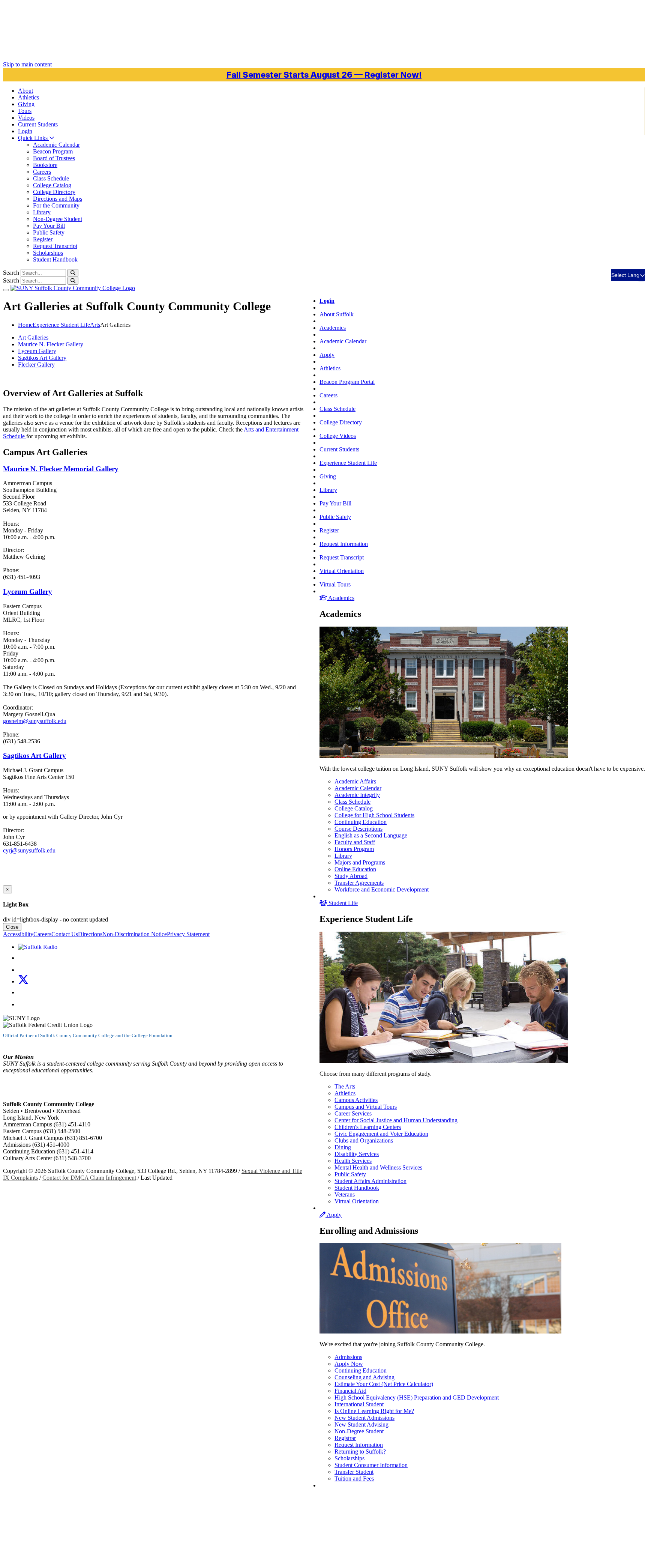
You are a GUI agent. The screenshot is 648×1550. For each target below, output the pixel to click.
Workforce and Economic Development (381, 889)
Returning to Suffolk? (360, 1451)
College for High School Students (374, 815)
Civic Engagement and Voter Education (381, 1134)
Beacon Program (53, 151)
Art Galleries (33, 337)
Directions (90, 934)
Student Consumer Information (371, 1465)
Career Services (353, 1113)
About (25, 90)
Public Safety (48, 232)
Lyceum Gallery (37, 351)
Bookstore (45, 165)
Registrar (345, 1438)
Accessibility (18, 934)
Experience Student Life (348, 463)
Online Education (355, 869)
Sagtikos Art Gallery (42, 358)
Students (38, 124)
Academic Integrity (357, 795)
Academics (333, 328)
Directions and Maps (57, 198)
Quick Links (33, 138)
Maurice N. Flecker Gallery (50, 344)
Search (11, 272)
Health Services (353, 1161)
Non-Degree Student (57, 219)
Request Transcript (55, 246)
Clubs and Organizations (363, 1140)
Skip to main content (27, 64)
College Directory (54, 192)
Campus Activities (356, 1100)
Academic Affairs (355, 781)
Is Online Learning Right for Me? (374, 1411)
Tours (25, 111)
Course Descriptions (358, 828)
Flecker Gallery (36, 364)
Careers (42, 171)
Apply (327, 355)
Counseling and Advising (364, 1377)
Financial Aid (350, 1391)
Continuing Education (360, 822)
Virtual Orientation (342, 571)
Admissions (348, 1357)
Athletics (28, 97)
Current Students (339, 449)
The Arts (344, 1086)
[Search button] (73, 273)
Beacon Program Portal (347, 382)
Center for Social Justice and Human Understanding (396, 1120)
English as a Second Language (370, 835)
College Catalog (52, 185)
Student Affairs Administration (370, 1181)
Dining (342, 1147)
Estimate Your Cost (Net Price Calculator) (383, 1384)
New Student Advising (361, 1424)
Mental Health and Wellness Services (378, 1167)
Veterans (344, 1194)
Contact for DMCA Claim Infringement (89, 1177)
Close (12, 927)
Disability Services (356, 1154)
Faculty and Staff (354, 842)
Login (25, 131)
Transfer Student (354, 1472)
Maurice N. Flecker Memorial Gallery (60, 469)
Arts (95, 325)
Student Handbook (55, 259)
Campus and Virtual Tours (365, 1106)
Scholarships (48, 253)
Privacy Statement (188, 934)
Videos (26, 117)
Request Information (344, 544)
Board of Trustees (54, 158)
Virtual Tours (335, 584)
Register (42, 239)
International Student (359, 1404)
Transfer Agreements (359, 882)
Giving (26, 104)
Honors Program (354, 849)
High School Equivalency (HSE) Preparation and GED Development (416, 1397)
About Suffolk (337, 314)
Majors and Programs (359, 862)
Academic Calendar (56, 144)
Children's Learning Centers (367, 1127)
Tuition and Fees (354, 1478)
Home (25, 325)
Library (42, 212)
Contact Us (64, 934)
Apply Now (348, 1364)
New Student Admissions (364, 1418)
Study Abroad (351, 876)
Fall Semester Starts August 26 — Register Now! (324, 75)
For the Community (56, 205)
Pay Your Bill (49, 226)
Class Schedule (51, 178)
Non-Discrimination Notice (134, 934)
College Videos (338, 436)
